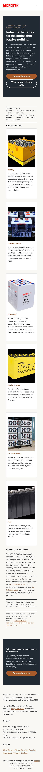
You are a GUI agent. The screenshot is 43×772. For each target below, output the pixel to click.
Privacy (37, 761)
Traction (32, 750)
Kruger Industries (17, 709)
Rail (9, 522)
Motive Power (14, 385)
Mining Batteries (21, 750)
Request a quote (21, 76)
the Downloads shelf (17, 584)
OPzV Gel (12, 315)
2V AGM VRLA (14, 453)
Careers (16, 753)
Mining (11, 170)
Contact (24, 753)
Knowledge (7, 753)
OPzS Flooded (14, 243)
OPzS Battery (8, 750)
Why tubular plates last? (21, 83)
